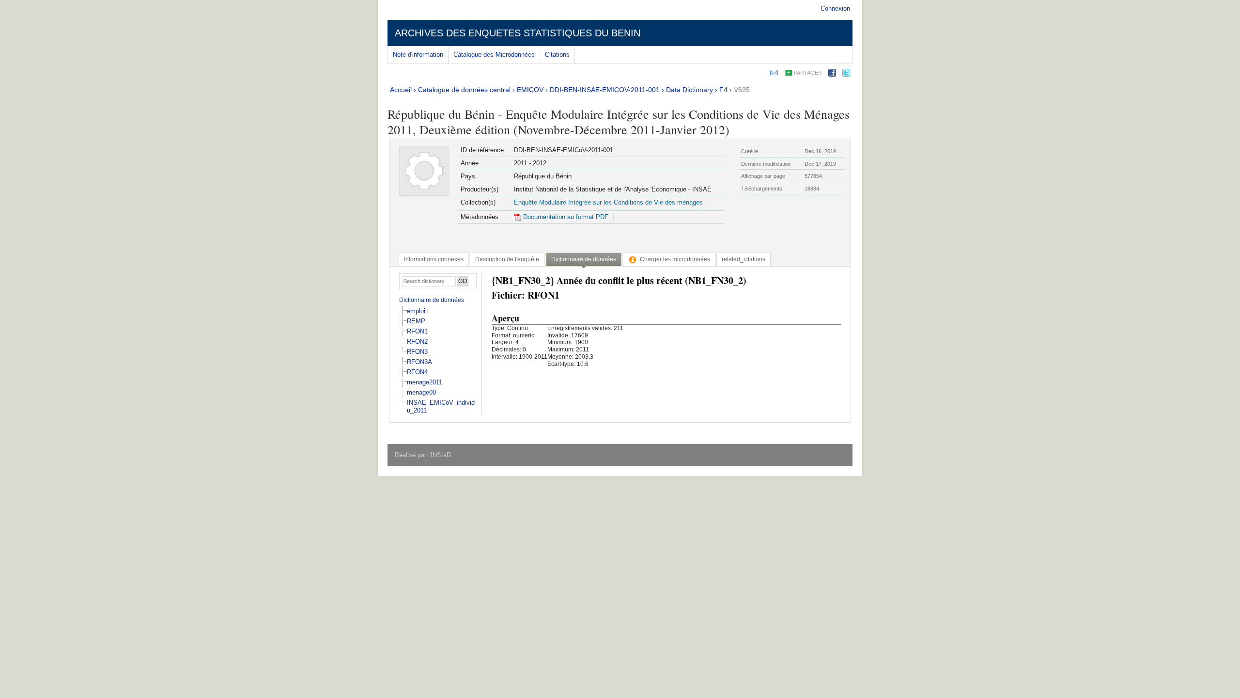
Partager (808, 73)
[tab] (434, 259)
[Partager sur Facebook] (832, 74)
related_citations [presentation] (743, 259)
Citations (557, 54)
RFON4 (417, 372)
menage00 (421, 392)
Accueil (401, 90)
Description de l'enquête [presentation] (507, 259)
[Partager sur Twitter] (846, 74)
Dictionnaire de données (431, 300)
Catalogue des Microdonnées (494, 54)
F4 (723, 90)
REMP (416, 321)
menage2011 (424, 382)
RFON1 (417, 331)
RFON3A (419, 361)
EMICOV (530, 90)
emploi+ (418, 311)
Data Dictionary (689, 90)
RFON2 (417, 341)
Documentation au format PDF (564, 217)
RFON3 (417, 351)
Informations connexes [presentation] (434, 259)
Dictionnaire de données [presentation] (583, 259)
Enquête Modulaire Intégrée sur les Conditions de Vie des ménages (608, 202)
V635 (742, 90)
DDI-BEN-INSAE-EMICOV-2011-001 (605, 90)
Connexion (835, 8)
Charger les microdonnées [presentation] (675, 259)
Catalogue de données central (464, 90)
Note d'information (418, 54)
